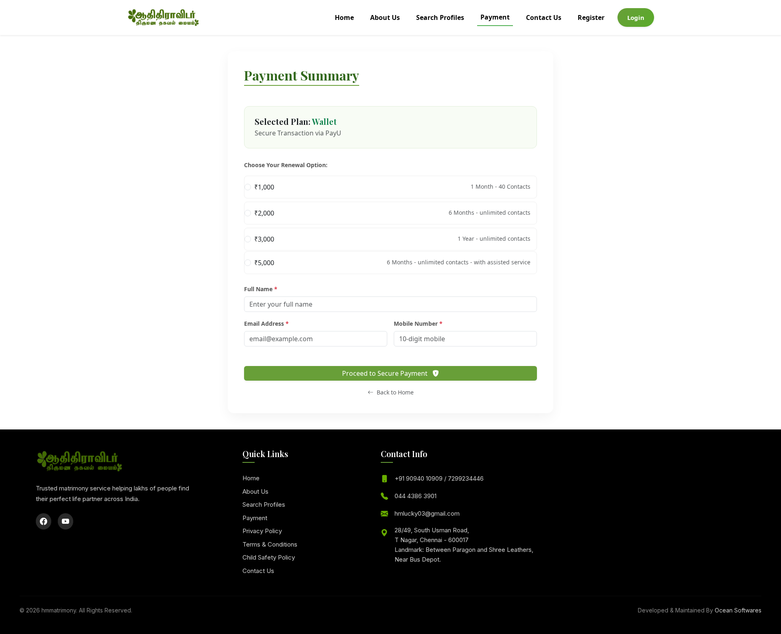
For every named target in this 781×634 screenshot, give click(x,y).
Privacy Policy (262, 531)
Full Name (260, 289)
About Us (385, 17)
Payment (495, 17)
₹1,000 (392, 187)
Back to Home (394, 392)
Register (591, 17)
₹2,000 (392, 213)
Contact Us (543, 17)
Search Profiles (440, 17)
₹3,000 (392, 239)
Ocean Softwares (738, 610)
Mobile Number (418, 323)
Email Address (266, 323)
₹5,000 (392, 262)
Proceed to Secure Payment (385, 373)
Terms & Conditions (269, 544)
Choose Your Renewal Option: (285, 165)
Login (635, 17)
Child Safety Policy (268, 557)
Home (344, 17)
